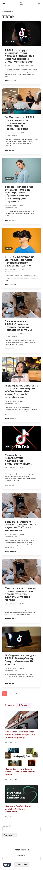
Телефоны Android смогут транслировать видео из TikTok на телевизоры (20, 526)
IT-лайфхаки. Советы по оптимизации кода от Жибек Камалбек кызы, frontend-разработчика (21, 391)
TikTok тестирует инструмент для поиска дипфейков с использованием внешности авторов (19, 56)
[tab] (9, 705)
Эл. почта (6, 826)
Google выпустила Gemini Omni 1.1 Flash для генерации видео (20, 772)
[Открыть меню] (4, 3)
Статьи (8, 109)
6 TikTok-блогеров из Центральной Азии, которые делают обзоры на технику (19, 261)
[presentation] (21, 33)
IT (7, 41)
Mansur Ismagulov (10, 133)
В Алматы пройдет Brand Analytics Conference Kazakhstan (18, 809)
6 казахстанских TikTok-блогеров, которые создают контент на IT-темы (18, 325)
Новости (14, 41)
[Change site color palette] (7, 865)
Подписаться (10, 835)
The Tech (7, 65)
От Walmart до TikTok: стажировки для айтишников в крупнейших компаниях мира (20, 123)
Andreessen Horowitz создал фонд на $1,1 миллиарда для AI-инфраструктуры (20, 735)
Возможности (20, 109)
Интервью (18, 377)
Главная (5, 11)
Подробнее (10, 81)
